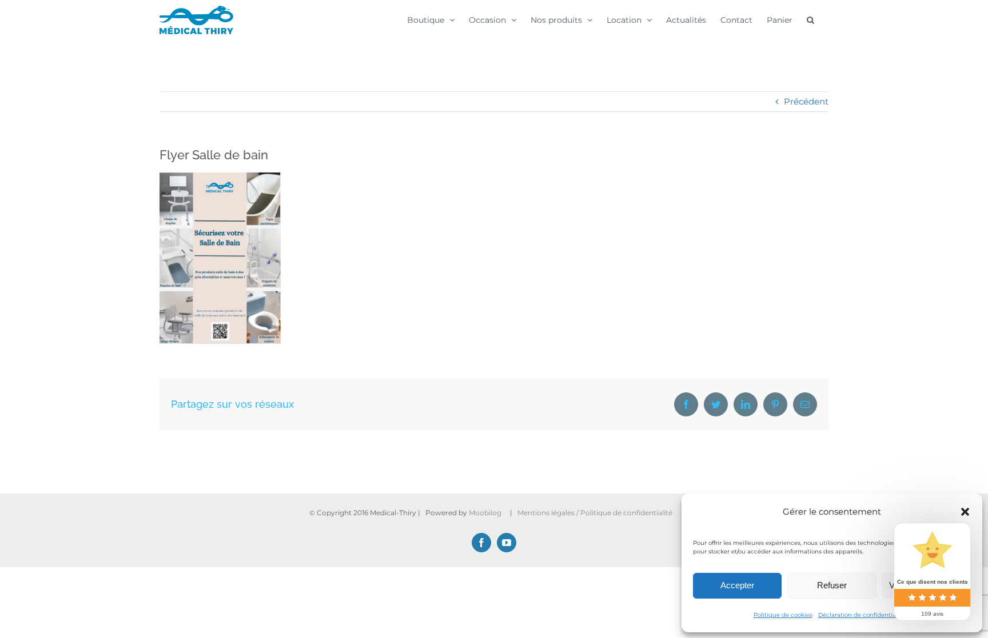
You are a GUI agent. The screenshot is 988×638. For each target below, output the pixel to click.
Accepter (737, 585)
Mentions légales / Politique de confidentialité (595, 512)
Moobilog (485, 512)
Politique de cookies (783, 615)
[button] (965, 511)
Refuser (832, 585)
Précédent (806, 101)
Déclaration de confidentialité (861, 615)
